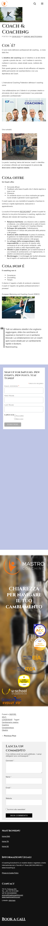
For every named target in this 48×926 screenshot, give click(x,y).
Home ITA (5, 841)
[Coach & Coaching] (11, 14)
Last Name (9, 405)
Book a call (14, 919)
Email (8, 787)
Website (9, 798)
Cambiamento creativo (10, 722)
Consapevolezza (8, 727)
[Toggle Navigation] (42, 4)
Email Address (11, 386)
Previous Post (9, 735)
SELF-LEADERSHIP (7, 718)
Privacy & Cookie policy (10, 873)
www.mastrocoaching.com (11, 897)
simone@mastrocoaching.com (12, 895)
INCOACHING (25, 211)
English (19, 419)
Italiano (20, 416)
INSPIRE (12, 714)
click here (12, 900)
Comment (10, 760)
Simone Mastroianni (33, 36)
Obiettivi (5, 730)
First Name (9, 396)
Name (8, 777)
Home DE (5, 846)
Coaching (5, 725)
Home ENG (6, 836)
